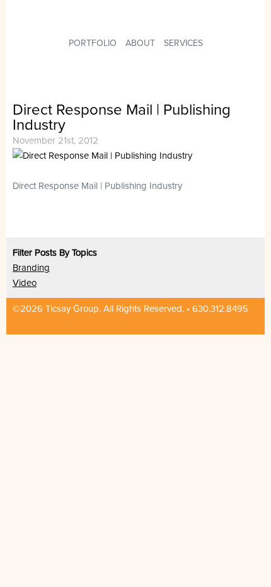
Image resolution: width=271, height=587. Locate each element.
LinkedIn (208, 323)
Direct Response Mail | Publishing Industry (122, 117)
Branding (31, 267)
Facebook (229, 323)
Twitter (250, 323)
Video (25, 282)
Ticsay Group (108, 15)
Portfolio (93, 43)
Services (183, 43)
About (140, 43)
